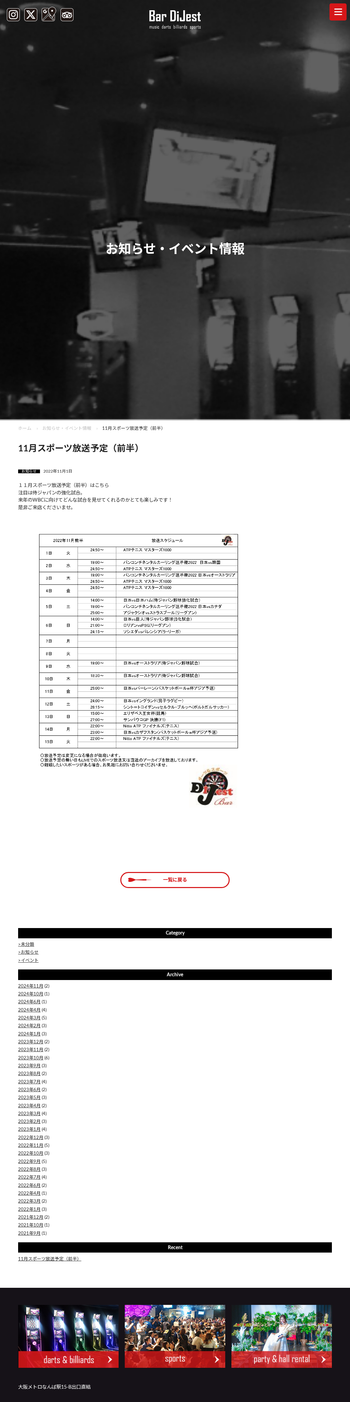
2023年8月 (29, 1074)
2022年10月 (30, 1153)
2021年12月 (30, 1217)
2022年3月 (29, 1201)
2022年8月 (29, 1169)
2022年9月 (29, 1162)
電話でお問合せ (262, 1391)
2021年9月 (29, 1233)
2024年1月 (29, 1034)
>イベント (28, 960)
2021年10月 (30, 1225)
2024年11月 (30, 986)
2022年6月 (29, 1185)
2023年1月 (29, 1129)
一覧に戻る (175, 880)
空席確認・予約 (87, 1391)
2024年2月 (29, 1026)
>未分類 (26, 944)
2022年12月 (30, 1138)
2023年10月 (30, 1058)
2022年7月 (29, 1177)
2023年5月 (29, 1098)
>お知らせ (28, 952)
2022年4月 (29, 1193)
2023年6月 (29, 1090)
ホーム (24, 428)
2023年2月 (29, 1122)
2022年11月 (30, 1145)
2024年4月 (29, 1010)
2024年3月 (29, 1018)
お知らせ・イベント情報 (66, 428)
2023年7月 (29, 1082)
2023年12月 (30, 1042)
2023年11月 (30, 1050)
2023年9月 (29, 1066)
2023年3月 (29, 1114)
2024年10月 (30, 994)
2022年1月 (29, 1209)
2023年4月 (29, 1106)
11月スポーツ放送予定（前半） (49, 1259)
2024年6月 (29, 1002)
